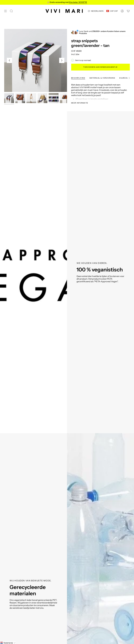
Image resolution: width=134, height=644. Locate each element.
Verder (61, 60)
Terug (9, 60)
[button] (8, 643)
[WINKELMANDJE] (128, 11)
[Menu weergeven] (5, 11)
